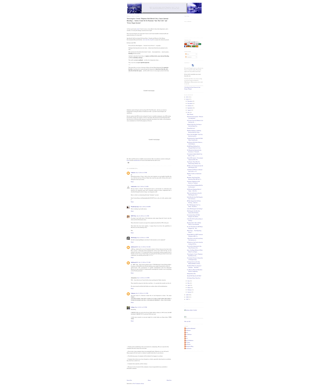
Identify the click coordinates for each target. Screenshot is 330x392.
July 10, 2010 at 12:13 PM (143, 216)
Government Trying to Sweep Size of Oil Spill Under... (195, 258)
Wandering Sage (135, 206)
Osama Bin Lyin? (191, 128)
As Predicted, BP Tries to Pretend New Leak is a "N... (194, 170)
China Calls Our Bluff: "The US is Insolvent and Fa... (195, 135)
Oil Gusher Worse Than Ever (193, 278)
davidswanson (188, 348)
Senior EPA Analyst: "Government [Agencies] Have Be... (195, 158)
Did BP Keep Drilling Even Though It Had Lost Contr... (194, 147)
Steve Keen (187, 342)
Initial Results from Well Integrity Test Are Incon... (195, 198)
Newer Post (129, 380)
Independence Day (191, 273)
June (189, 281)
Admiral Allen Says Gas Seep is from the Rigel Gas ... (194, 125)
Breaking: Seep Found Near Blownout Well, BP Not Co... (194, 178)
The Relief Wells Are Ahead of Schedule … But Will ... (194, 266)
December (190, 101)
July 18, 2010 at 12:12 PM (142, 293)
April (189, 285)
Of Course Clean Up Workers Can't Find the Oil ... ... (195, 121)
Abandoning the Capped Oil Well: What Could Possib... (195, 139)
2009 (187, 295)
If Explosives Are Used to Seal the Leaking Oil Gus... (195, 243)
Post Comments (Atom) (138, 383)
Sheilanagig (134, 237)
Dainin (186, 332)
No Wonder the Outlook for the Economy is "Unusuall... (194, 151)
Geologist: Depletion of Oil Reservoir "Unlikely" (193, 182)
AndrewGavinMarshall (190, 328)
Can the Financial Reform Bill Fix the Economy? (195, 186)
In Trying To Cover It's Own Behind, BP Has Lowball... (194, 262)
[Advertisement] (158, 374)
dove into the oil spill (148, 39)
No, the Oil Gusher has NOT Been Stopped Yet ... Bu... (195, 227)
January (189, 292)
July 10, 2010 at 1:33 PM (143, 237)
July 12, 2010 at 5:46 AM (144, 247)
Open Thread (190, 114)
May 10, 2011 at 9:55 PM (141, 307)
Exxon (128, 160)
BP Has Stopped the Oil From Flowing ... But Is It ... (194, 201)
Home (149, 380)
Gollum (133, 307)
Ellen (186, 336)
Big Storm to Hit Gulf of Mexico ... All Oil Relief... (195, 143)
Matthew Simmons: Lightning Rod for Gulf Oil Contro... (194, 131)
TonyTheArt (187, 344)
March (189, 287)
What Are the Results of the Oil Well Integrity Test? (194, 194)
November (190, 103)
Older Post (169, 380)
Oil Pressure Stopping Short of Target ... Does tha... (194, 190)
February (190, 290)
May (189, 283)
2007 (187, 299)
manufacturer (137, 160)
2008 (187, 297)
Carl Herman (188, 330)
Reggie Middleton (189, 340)
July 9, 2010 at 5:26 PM (142, 186)
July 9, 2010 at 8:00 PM (144, 206)
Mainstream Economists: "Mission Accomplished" (195, 117)
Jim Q (186, 338)
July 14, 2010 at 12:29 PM (143, 278)
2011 (187, 97)
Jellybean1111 (134, 247)
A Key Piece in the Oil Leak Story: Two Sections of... (195, 239)
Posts (187, 54)
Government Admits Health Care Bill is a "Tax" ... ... (194, 154)
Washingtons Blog (189, 346)
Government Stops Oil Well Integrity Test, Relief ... (193, 215)
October (189, 105)
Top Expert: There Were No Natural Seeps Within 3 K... (194, 162)
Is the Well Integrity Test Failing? (195, 208)
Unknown (133, 172)
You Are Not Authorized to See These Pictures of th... (194, 247)
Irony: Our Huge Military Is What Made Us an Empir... (195, 251)
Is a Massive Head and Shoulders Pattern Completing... (194, 270)
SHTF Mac (133, 216)
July (189, 112)
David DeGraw (188, 334)
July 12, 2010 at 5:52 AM (144, 262)
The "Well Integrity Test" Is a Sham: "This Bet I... (193, 205)
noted (138, 29)
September (190, 108)
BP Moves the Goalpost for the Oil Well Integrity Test (195, 166)
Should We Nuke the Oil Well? (194, 276)
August (189, 110)
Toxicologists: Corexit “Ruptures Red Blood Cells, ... (195, 255)
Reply (132, 181)
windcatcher (134, 186)
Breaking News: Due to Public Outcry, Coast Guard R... (194, 223)
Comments (189, 57)
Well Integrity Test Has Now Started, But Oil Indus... (193, 211)
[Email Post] (128, 162)
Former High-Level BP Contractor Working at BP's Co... (195, 235)
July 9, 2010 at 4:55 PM (141, 172)
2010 (187, 99)
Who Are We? (187, 321)
